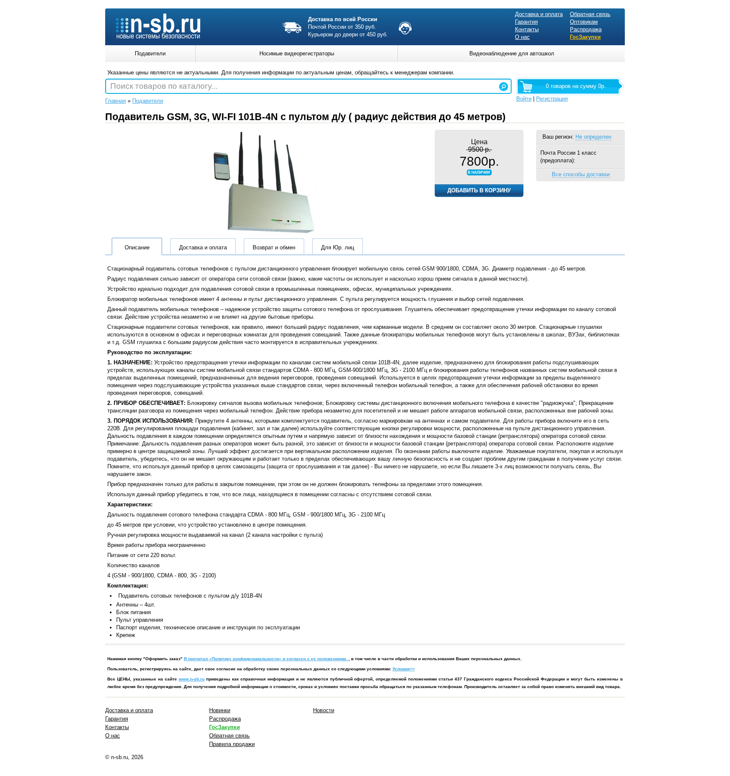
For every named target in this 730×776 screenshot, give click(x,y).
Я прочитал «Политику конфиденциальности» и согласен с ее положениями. (266, 658)
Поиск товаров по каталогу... (164, 86)
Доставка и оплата (539, 14)
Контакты (527, 29)
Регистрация (552, 99)
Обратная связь (590, 14)
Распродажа (586, 29)
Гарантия (526, 22)
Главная (115, 101)
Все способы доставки (581, 174)
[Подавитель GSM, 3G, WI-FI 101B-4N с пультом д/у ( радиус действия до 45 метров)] (263, 233)
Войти (523, 99)
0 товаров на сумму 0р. (576, 86)
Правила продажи (232, 744)
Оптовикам (584, 22)
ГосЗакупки (585, 37)
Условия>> (403, 669)
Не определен (593, 137)
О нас (522, 37)
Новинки (219, 710)
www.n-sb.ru (191, 679)
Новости (323, 710)
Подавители (147, 101)
